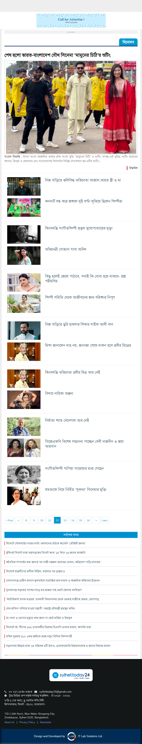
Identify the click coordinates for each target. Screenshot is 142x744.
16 (88, 520)
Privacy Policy (27, 722)
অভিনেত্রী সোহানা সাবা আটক (65, 249)
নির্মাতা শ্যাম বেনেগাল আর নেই (67, 420)
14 (72, 520)
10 (41, 520)
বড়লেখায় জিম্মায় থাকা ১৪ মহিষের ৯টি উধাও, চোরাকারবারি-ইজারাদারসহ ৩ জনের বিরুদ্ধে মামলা (58, 646)
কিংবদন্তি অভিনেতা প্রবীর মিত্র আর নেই (72, 372)
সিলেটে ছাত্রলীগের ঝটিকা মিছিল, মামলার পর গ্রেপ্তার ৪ (35, 571)
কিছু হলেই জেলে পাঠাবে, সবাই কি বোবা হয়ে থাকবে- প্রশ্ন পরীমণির (85, 278)
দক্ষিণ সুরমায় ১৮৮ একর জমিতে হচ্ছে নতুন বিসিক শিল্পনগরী (39, 636)
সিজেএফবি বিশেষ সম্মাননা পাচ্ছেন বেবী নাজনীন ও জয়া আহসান (84, 444)
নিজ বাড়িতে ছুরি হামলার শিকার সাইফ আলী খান (79, 324)
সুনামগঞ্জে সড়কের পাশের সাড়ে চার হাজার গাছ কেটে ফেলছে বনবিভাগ (44, 590)
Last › (105, 520)
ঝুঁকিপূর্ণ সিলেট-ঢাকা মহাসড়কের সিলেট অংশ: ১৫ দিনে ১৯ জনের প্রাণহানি (45, 553)
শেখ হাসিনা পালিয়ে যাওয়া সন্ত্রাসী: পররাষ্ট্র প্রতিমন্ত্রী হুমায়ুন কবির (40, 608)
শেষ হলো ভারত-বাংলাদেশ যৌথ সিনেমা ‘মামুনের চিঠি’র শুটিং (57, 55)
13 (65, 520)
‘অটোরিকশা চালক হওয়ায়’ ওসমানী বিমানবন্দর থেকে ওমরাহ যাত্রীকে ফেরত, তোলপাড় (52, 599)
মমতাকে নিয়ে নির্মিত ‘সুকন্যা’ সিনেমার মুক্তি (75, 489)
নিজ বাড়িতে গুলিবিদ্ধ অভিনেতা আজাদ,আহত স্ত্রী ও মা (83, 180)
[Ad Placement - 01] (71, 20)
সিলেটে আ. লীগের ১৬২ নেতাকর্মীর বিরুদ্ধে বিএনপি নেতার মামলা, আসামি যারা (48, 627)
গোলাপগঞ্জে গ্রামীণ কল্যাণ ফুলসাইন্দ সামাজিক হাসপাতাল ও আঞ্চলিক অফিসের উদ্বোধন (53, 580)
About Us (9, 722)
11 (49, 520)
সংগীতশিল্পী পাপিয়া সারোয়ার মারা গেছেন (74, 468)
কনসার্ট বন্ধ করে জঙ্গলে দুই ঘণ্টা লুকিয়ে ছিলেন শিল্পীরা (83, 201)
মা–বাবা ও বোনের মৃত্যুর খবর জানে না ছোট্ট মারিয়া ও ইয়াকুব (39, 618)
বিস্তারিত (133, 168)
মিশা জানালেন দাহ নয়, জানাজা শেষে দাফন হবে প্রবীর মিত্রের (88, 345)
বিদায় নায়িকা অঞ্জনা (59, 393)
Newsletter (45, 722)
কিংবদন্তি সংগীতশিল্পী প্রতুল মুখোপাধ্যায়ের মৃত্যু (78, 228)
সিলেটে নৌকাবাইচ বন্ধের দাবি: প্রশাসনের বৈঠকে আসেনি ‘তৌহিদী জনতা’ (46, 543)
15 (80, 520)
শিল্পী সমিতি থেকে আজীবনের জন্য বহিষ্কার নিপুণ (80, 297)
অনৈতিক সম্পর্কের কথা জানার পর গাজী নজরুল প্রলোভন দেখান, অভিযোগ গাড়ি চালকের (53, 562)
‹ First (9, 520)
